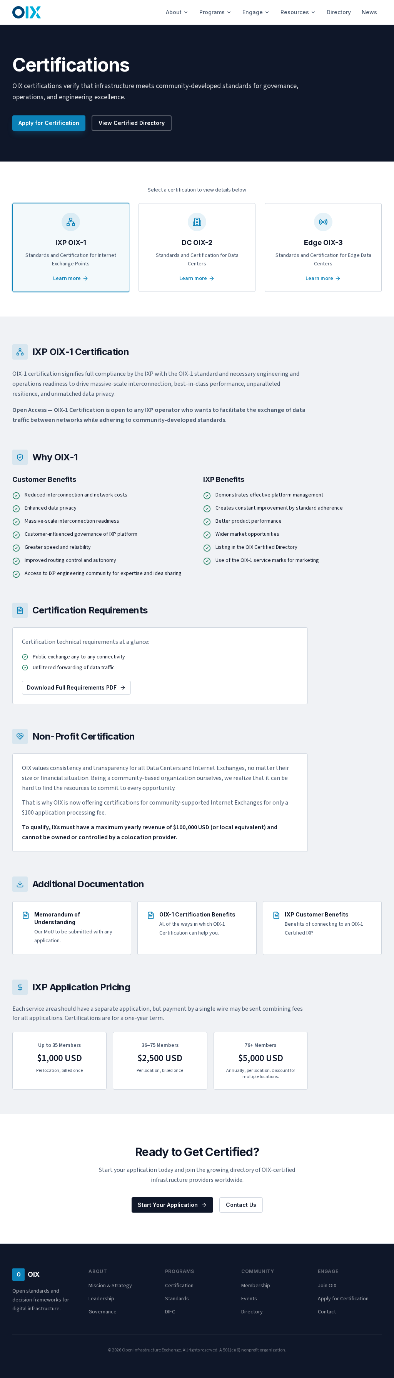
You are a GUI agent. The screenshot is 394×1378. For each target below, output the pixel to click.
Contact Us (241, 1204)
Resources (294, 12)
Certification (179, 1286)
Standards (177, 1299)
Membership (255, 1286)
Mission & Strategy (110, 1286)
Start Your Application (168, 1204)
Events (249, 1299)
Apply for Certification (48, 123)
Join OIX (327, 1286)
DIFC (170, 1312)
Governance (102, 1312)
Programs (212, 12)
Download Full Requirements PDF (72, 687)
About (174, 12)
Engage (252, 12)
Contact (327, 1312)
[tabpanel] (197, 717)
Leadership (101, 1299)
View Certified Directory (131, 123)
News (369, 12)
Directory (339, 12)
